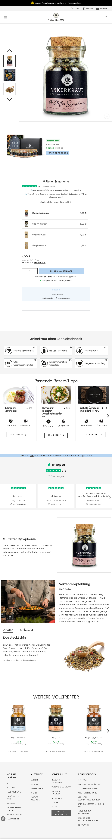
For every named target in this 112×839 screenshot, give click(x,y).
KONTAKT (55, 802)
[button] (20, 351)
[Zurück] (9, 50)
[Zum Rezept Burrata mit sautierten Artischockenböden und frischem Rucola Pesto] (56, 395)
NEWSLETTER (56, 798)
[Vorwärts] (9, 99)
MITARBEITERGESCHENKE (14, 809)
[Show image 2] (9, 75)
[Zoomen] (106, 116)
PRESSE (54, 807)
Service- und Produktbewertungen (88, 819)
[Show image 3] (9, 89)
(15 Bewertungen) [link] (49, 186)
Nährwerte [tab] (27, 630)
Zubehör (11, 787)
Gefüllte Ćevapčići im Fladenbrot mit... (90, 409)
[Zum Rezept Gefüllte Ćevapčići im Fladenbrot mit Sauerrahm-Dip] (93, 395)
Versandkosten (39, 262)
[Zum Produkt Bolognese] (56, 717)
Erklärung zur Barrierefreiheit (85, 812)
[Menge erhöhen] (34, 271)
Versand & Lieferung (61, 787)
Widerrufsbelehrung (87, 793)
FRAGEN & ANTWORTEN (56, 781)
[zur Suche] (106, 17)
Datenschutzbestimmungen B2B (91, 805)
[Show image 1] (9, 61)
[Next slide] (108, 416)
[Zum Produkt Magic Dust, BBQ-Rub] (94, 717)
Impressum (82, 780)
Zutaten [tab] (8, 630)
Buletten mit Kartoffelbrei (11, 409)
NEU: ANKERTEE (13, 819)
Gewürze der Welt (13, 797)
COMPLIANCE (83, 825)
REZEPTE (10, 783)
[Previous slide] (4, 416)
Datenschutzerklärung (89, 784)
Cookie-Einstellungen (88, 788)
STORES (34, 793)
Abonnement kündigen (57, 792)
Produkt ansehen (18, 751)
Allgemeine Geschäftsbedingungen (89, 798)
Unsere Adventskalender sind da (51, 3)
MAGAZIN (11, 803)
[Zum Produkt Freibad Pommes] (18, 717)
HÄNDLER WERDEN (14, 814)
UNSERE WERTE (37, 788)
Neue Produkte (14, 792)
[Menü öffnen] (5, 17)
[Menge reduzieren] (24, 271)
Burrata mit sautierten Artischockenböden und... (52, 412)
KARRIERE (34, 780)
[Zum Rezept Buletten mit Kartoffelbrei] (18, 395)
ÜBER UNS (35, 784)
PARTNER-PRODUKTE (35, 798)
